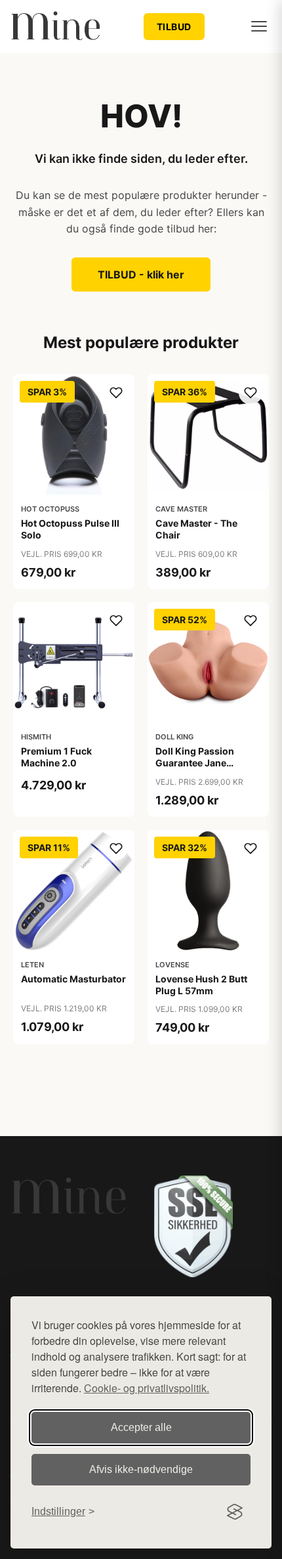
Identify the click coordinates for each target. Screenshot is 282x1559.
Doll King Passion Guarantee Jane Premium (194, 762)
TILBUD (174, 26)
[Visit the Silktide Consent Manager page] (235, 1511)
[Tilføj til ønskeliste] (116, 393)
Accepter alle (141, 1427)
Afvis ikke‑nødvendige (141, 1469)
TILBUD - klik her (141, 274)
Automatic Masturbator (73, 978)
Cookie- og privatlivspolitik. (146, 1387)
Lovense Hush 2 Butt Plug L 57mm (201, 984)
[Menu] (259, 26)
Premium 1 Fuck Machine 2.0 (56, 756)
